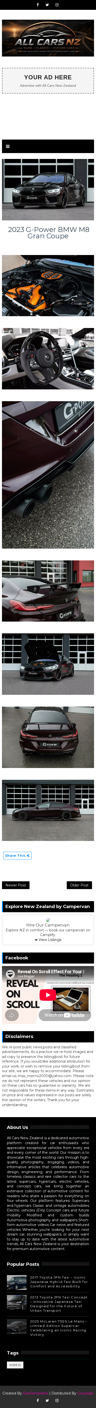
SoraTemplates (35, 1393)
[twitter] (47, 5)
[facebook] (37, 5)
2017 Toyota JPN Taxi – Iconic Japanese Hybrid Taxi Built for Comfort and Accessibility (59, 1281)
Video (15, 1365)
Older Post (79, 885)
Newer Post (15, 885)
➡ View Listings (48, 940)
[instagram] (57, 5)
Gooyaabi (85, 1393)
